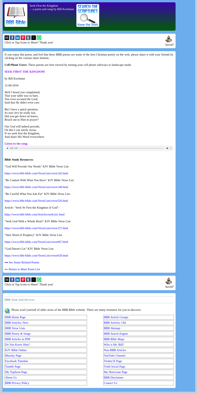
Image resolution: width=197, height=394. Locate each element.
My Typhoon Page (16, 372)
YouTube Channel (114, 355)
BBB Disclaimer (114, 377)
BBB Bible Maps (114, 339)
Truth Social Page (114, 366)
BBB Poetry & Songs (18, 333)
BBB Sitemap (112, 328)
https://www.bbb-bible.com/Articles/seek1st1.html (35, 214)
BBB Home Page (15, 317)
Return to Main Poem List (24, 269)
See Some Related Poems (24, 262)
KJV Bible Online (16, 350)
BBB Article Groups (116, 317)
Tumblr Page (13, 366)
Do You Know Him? (17, 344)
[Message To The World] (168, 41)
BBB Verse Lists (15, 328)
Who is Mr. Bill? (114, 344)
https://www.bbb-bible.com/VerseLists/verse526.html (36, 200)
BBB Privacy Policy (17, 383)
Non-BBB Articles (115, 350)
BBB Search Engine (116, 333)
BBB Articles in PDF (17, 339)
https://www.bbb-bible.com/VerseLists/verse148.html (36, 187)
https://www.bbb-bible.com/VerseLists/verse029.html (36, 255)
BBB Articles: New (16, 322)
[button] (7, 37)
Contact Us (110, 383)
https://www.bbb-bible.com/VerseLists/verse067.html (36, 241)
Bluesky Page (13, 355)
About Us (11, 377)
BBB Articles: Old (115, 322)
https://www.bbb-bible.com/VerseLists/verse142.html (36, 173)
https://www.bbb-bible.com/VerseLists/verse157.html (36, 228)
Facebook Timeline (16, 361)
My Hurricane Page (115, 372)
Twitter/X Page (113, 361)
